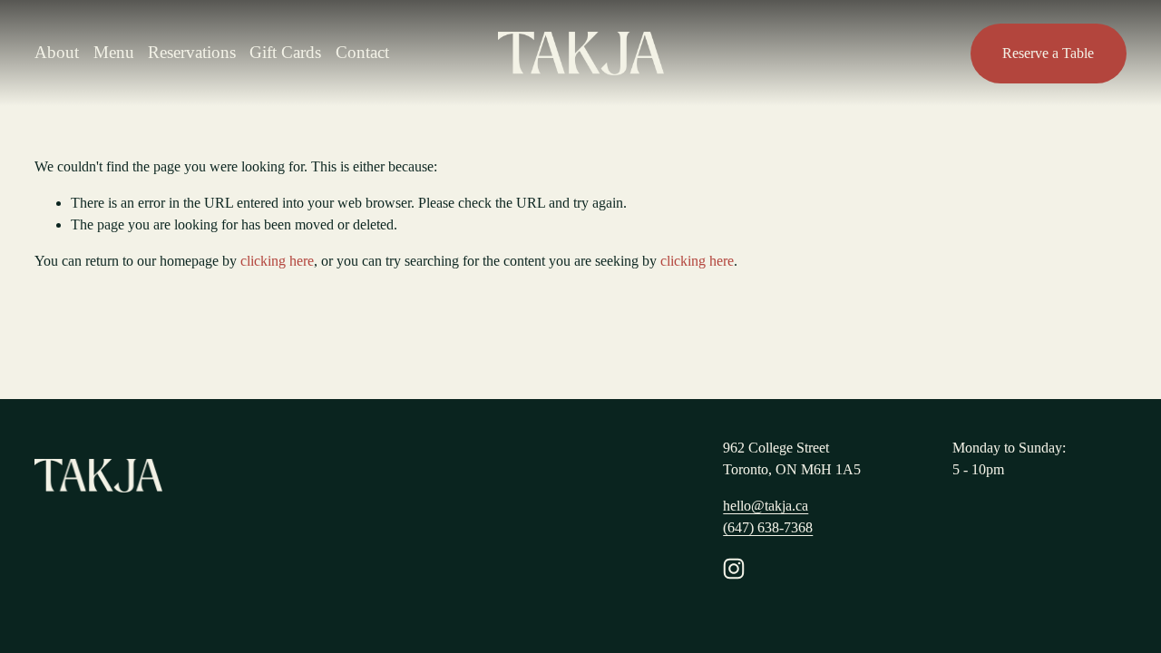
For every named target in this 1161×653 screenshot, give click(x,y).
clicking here (277, 260)
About (56, 52)
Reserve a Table (1048, 53)
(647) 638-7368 (768, 527)
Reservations (192, 52)
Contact (362, 52)
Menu (113, 52)
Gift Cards (285, 52)
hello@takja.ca (765, 505)
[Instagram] (734, 569)
